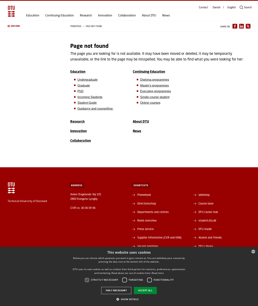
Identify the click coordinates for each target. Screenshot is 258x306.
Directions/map (146, 203)
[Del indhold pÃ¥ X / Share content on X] (248, 26)
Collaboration (127, 15)
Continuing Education (59, 15)
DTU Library (206, 246)
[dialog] (129, 276)
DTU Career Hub (208, 212)
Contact (203, 7)
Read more (158, 273)
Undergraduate (87, 79)
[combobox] (253, 251)
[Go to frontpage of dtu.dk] (11, 11)
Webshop (204, 194)
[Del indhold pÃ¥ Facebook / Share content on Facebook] (235, 26)
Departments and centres (153, 212)
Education (32, 15)
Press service (145, 229)
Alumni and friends (210, 237)
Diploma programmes (154, 79)
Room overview (147, 220)
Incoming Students (89, 97)
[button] (35, 26)
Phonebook (144, 194)
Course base (206, 203)
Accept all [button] (145, 290)
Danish (217, 7)
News (166, 15)
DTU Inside (205, 229)
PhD (80, 91)
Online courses (150, 102)
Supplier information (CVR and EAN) (159, 237)
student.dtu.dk (207, 220)
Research (86, 15)
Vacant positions (147, 246)
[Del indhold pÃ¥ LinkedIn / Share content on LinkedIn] (241, 26)
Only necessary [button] (116, 290)
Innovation (105, 15)
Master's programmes (154, 85)
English (231, 7)
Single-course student (154, 97)
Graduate (83, 85)
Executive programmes (155, 91)
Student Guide (87, 102)
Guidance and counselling (95, 108)
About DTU (149, 15)
